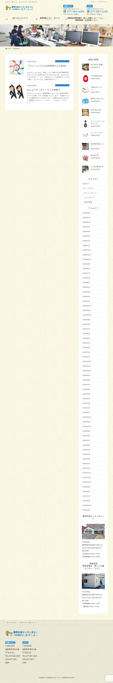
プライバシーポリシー (27, 622)
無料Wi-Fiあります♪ (97, 98)
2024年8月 (86, 324)
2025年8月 (86, 268)
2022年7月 (86, 440)
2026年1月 (86, 245)
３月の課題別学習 (97, 166)
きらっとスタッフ (62, 61)
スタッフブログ (88, 188)
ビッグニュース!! (96, 132)
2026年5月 (86, 227)
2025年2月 (86, 296)
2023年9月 (86, 375)
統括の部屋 (88, 202)
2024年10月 (87, 315)
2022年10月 (87, 426)
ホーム (93, 2)
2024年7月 (86, 329)
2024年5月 (86, 338)
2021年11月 (87, 477)
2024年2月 (86, 352)
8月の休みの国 (96, 64)
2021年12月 (87, 473)
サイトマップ (102, 2)
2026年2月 (86, 241)
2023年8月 (86, 380)
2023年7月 (86, 384)
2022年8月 (86, 436)
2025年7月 (86, 273)
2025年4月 (86, 287)
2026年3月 (86, 236)
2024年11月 (87, 310)
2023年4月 (86, 399)
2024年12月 (87, 306)
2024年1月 (86, 357)
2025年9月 (86, 264)
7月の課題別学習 (96, 76)
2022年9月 (86, 431)
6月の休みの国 (96, 110)
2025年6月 (86, 278)
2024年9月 (86, 320)
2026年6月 (86, 222)
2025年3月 (86, 292)
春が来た (94, 155)
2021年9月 (86, 487)
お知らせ (86, 183)
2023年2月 (86, 408)
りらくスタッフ (89, 197)
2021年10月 (87, 482)
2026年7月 (86, 217)
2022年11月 (87, 422)
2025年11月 (87, 255)
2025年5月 (86, 282)
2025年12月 (87, 250)
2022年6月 (86, 445)
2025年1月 (86, 301)
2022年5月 (86, 450)
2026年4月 (86, 231)
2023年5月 (86, 394)
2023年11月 (87, 366)
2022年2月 (86, 463)
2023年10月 (87, 371)
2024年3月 (86, 347)
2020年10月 (87, 505)
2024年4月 (86, 343)
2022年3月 (86, 459)
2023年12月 (87, 361)
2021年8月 (86, 491)
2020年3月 (86, 510)
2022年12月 (87, 417)
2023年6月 (86, 389)
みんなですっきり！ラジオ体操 (42, 90)
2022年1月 (86, 468)
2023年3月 (86, 403)
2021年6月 (86, 501)
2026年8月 (86, 213)
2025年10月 (87, 259)
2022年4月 (86, 454)
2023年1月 (86, 412)
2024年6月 (86, 333)
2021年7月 (86, 496)
